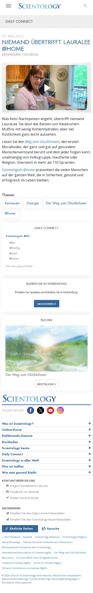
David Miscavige (11, 542)
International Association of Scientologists (26, 552)
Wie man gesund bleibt (19, 266)
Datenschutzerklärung (15, 578)
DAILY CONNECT (46, 228)
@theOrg (14, 248)
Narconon (8, 557)
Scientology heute (15, 448)
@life (12, 243)
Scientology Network (47, 537)
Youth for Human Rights (47, 562)
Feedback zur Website (24, 492)
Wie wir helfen (13, 466)
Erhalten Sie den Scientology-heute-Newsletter (40, 519)
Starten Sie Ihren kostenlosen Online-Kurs (47, 542)
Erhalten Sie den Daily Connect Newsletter (37, 513)
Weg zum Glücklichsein (42, 141)
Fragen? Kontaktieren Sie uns (29, 486)
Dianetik (27, 537)
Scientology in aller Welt (20, 460)
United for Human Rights (16, 562)
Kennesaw (12, 203)
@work (13, 253)
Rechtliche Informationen (17, 582)
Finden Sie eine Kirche (24, 498)
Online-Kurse (12, 430)
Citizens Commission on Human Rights (24, 568)
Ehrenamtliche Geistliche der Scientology (26, 547)
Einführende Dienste (17, 436)
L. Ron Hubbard (11, 537)
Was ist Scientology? (18, 424)
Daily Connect (12, 454)
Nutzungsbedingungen (65, 578)
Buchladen (10, 442)
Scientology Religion (75, 537)
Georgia (33, 203)
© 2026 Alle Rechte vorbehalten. (42, 575)
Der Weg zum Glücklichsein (66, 203)
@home (10, 213)
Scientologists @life (18, 236)
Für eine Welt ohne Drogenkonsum (37, 557)
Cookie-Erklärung (40, 578)
